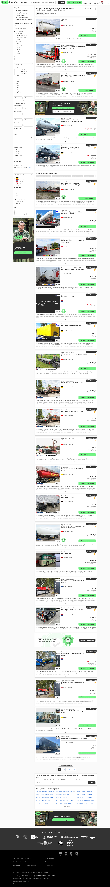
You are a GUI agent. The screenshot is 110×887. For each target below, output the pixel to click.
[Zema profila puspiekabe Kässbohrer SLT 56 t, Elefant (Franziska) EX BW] (48, 361)
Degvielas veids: (17, 128)
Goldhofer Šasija (77, 176)
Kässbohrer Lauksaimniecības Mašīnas (66, 791)
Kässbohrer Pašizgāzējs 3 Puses (64, 800)
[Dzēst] (56, 2)
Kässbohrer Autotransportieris (43, 800)
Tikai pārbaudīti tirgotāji (22, 214)
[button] (107, 2)
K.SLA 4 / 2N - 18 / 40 (23, 71)
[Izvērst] (65, 41)
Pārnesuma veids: (18, 141)
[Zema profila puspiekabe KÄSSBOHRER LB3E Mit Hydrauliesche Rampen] (48, 587)
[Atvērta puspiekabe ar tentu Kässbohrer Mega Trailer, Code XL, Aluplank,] (48, 332)
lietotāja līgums (50, 883)
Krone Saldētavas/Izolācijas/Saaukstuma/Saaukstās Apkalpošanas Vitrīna (54, 794)
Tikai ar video (19, 212)
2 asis (17, 149)
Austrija (20, 181)
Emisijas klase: (17, 134)
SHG (17, 79)
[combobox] (23, 174)
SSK (17, 83)
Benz (18, 39)
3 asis (18, 151)
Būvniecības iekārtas (21, 13)
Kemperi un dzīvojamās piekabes (24, 19)
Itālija (19, 183)
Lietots (18, 195)
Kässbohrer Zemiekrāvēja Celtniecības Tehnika (89, 800)
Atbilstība (89, 8)
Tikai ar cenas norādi (20, 103)
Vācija (20, 178)
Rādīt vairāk (66, 806)
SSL (17, 91)
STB (17, 85)
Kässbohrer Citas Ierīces (42, 803)
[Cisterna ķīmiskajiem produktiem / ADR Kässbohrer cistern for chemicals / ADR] (48, 276)
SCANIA (18, 55)
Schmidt (19, 59)
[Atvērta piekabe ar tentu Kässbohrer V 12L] (48, 447)
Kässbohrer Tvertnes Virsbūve (84, 797)
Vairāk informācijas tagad (87, 640)
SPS (17, 75)
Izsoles (18, 203)
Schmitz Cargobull (21, 35)
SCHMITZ (19, 33)
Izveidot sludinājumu (23, 252)
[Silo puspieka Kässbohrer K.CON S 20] (48, 28)
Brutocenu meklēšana (21, 100)
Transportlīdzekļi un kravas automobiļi (22, 11)
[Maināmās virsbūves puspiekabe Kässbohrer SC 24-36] (48, 504)
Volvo (18, 49)
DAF (18, 51)
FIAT (18, 53)
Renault (19, 45)
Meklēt (62, 2)
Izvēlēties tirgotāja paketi (63, 108)
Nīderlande (21, 180)
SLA (17, 81)
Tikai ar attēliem (20, 210)
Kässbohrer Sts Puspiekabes (84, 794)
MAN (18, 43)
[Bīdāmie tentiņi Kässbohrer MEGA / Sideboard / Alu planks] (48, 745)
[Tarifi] (23, 237)
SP (17, 89)
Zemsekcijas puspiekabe (43, 176)
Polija (19, 185)
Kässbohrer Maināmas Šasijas (63, 794)
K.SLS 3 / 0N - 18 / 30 (23, 69)
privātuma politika (42, 883)
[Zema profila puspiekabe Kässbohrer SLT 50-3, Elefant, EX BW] (48, 389)
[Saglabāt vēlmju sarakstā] (95, 21)
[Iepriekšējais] (36, 28)
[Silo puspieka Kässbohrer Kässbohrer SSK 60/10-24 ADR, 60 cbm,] (48, 475)
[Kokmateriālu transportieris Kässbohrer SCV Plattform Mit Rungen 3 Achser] (48, 717)
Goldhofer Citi (89, 176)
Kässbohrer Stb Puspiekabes (84, 791)
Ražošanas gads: (17, 105)
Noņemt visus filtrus (51, 13)
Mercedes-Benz (21, 37)
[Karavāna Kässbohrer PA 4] (48, 560)
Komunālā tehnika (20, 15)
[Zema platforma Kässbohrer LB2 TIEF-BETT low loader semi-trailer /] (48, 247)
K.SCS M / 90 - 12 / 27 (23, 73)
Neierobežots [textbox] (19, 174)
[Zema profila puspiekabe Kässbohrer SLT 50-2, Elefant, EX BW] (48, 418)
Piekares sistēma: (18, 155)
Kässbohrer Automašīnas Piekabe (44, 797)
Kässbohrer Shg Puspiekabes (64, 803)
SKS (17, 87)
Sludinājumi (19, 201)
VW (17, 57)
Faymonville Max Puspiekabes (61, 176)
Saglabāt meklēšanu (66, 765)
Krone (18, 47)
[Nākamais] (59, 28)
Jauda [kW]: (16, 117)
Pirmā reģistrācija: (18, 122)
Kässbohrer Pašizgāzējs (62, 797)
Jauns (18, 193)
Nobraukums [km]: (18, 111)
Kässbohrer (19, 31)
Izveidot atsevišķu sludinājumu (63, 111)
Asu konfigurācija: (18, 147)
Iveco (18, 41)
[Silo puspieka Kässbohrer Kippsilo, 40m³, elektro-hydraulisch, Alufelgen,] (48, 219)
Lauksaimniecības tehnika (22, 17)
